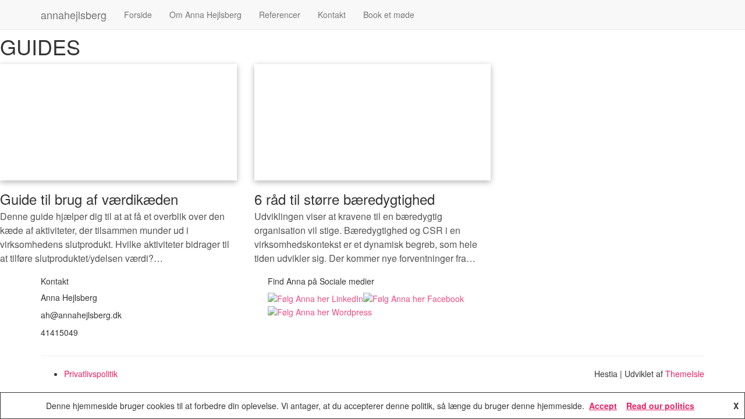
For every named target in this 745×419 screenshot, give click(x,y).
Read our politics (660, 405)
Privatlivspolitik (91, 373)
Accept (603, 405)
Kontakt (332, 14)
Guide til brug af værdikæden (89, 199)
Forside (138, 14)
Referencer (279, 14)
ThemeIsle (684, 373)
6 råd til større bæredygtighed (344, 199)
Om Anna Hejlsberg (205, 14)
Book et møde (388, 14)
